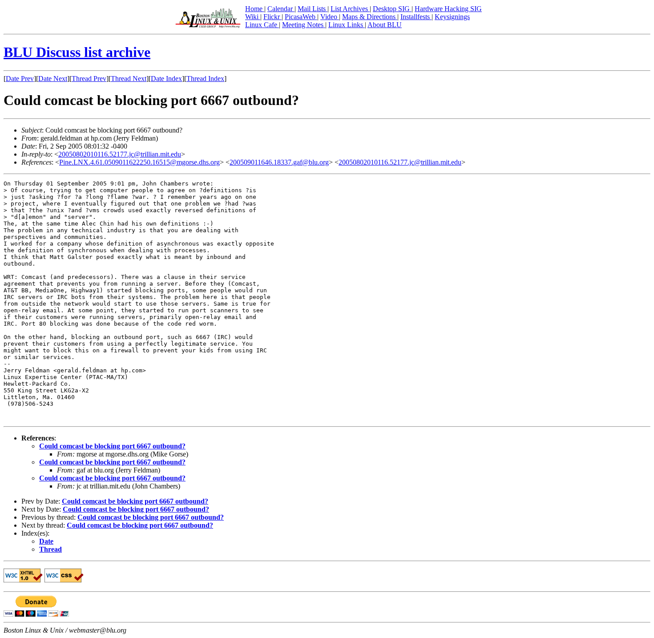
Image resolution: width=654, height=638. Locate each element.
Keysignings (452, 16)
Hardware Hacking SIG (448, 8)
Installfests (416, 16)
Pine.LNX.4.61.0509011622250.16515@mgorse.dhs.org (139, 162)
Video (329, 16)
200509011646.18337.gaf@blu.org (279, 162)
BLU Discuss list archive (77, 52)
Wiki (252, 16)
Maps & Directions (369, 16)
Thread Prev (89, 78)
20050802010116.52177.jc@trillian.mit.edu (119, 154)
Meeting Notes (303, 24)
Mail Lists (312, 8)
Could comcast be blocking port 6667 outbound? (112, 446)
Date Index (166, 78)
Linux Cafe (262, 24)
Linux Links (346, 24)
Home (254, 8)
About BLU (384, 24)
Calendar (281, 8)
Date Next (52, 78)
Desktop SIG (392, 8)
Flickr (272, 16)
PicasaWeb (301, 16)
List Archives (350, 8)
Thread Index (205, 78)
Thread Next (128, 78)
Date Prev (20, 78)
